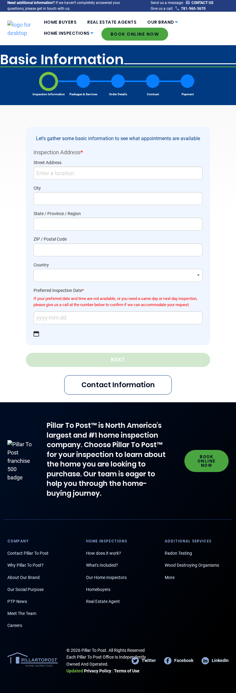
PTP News (17, 601)
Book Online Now (135, 34)
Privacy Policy (88, 670)
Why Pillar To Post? (25, 565)
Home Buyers (60, 22)
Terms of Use (127, 670)
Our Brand (160, 22)
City (37, 188)
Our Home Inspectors (106, 577)
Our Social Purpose (25, 589)
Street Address (47, 162)
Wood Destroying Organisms (192, 565)
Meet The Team (21, 613)
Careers (14, 625)
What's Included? (102, 565)
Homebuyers (98, 589)
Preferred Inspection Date (58, 290)
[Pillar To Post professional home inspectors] (22, 28)
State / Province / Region (57, 213)
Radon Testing (178, 553)
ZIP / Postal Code (50, 239)
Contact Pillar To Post (28, 553)
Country (41, 264)
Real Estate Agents (111, 22)
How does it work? (103, 553)
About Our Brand (23, 577)
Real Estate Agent (103, 601)
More (170, 577)
